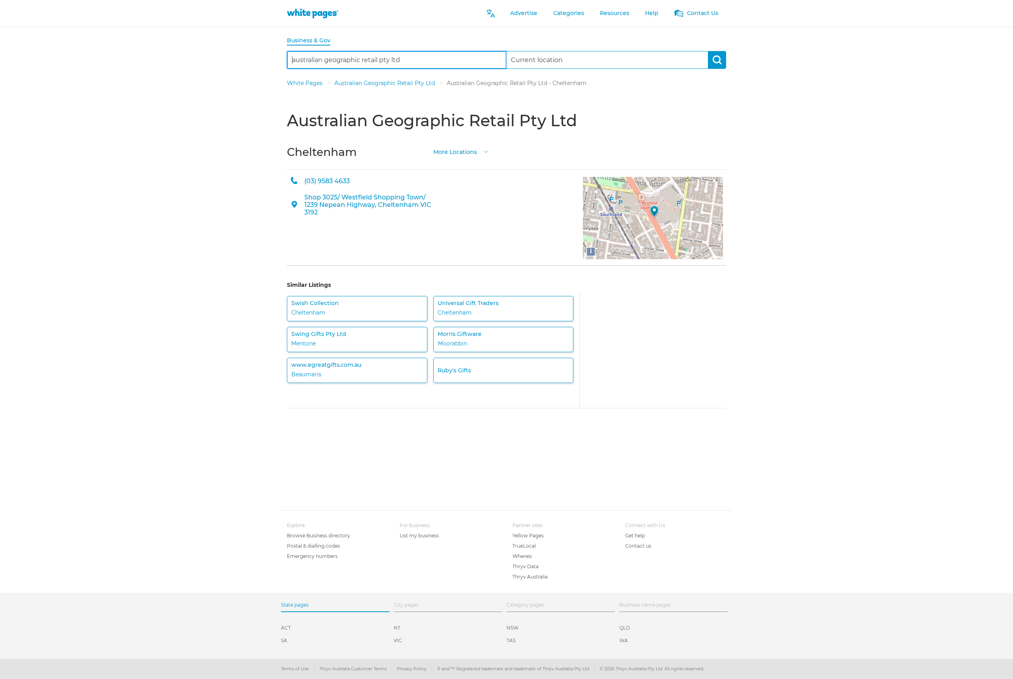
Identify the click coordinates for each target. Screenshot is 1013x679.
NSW (512, 628)
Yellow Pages (528, 536)
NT (397, 628)
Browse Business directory (318, 536)
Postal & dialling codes (313, 546)
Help (651, 13)
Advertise (523, 13)
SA (284, 640)
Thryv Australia (530, 577)
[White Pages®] (312, 13)
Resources (614, 13)
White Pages (305, 83)
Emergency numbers (312, 556)
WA (623, 640)
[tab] (312, 41)
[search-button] (717, 59)
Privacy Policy (412, 668)
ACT (286, 628)
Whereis (522, 556)
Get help (635, 536)
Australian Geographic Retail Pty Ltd (385, 83)
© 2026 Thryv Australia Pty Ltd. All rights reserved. (651, 668)
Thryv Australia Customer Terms (353, 668)
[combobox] (396, 59)
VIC (398, 640)
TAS (511, 640)
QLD (624, 628)
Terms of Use (295, 668)
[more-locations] (486, 151)
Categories (568, 13)
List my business (419, 536)
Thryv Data (525, 566)
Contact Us (701, 13)
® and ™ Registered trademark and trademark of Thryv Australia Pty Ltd (513, 668)
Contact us (638, 546)
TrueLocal (524, 546)
